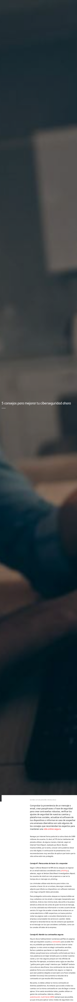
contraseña (56, 942)
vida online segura (52, 829)
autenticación (42, 997)
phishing (64, 870)
